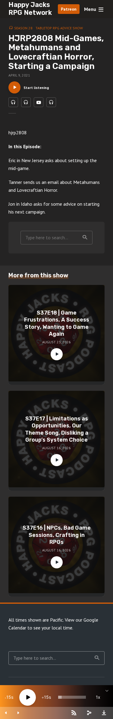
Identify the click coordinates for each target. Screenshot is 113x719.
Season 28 (23, 28)
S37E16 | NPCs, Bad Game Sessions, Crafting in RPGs (57, 535)
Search (85, 237)
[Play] (27, 697)
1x (98, 697)
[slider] (72, 697)
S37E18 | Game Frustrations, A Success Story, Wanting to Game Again (56, 323)
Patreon (69, 9)
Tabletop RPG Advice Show (59, 28)
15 (8, 697)
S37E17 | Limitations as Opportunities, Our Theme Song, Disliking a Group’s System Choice (56, 429)
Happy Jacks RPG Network (30, 9)
